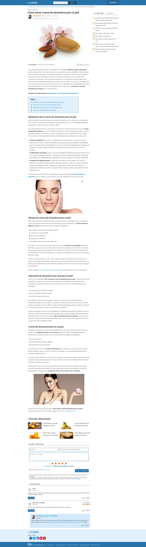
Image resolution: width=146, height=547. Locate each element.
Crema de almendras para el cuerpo (44, 110)
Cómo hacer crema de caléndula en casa (50, 424)
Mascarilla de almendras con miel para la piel (47, 107)
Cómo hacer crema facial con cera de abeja (50, 434)
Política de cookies (95, 545)
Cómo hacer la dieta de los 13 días (104, 33)
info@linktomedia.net (75, 479)
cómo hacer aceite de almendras (49, 270)
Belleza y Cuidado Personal (43, 7)
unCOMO (30, 7)
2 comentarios (55, 15)
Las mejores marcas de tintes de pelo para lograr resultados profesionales (107, 19)
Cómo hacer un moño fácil (102, 36)
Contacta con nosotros (61, 545)
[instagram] (37, 538)
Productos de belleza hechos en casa (58, 7)
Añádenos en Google (84, 65)
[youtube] (40, 538)
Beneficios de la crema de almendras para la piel (48, 102)
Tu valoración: (48, 466)
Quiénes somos (50, 545)
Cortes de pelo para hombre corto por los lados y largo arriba (106, 24)
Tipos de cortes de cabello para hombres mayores (106, 29)
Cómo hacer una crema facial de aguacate (63, 93)
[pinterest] (44, 538)
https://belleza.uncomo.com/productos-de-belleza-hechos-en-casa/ (64, 522)
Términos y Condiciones (73, 545)
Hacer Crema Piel (71, 7)
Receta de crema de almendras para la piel (46, 105)
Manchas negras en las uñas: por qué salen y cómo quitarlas (105, 50)
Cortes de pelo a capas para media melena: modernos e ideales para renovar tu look (106, 45)
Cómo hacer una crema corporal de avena (82, 434)
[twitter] (34, 538)
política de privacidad (44, 470)
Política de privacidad (84, 545)
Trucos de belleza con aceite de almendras (82, 424)
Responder (31, 498)
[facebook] (30, 538)
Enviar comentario (82, 470)
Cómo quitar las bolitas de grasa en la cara (105, 40)
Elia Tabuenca (37, 19)
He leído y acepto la (40, 469)
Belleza (34, 7)
